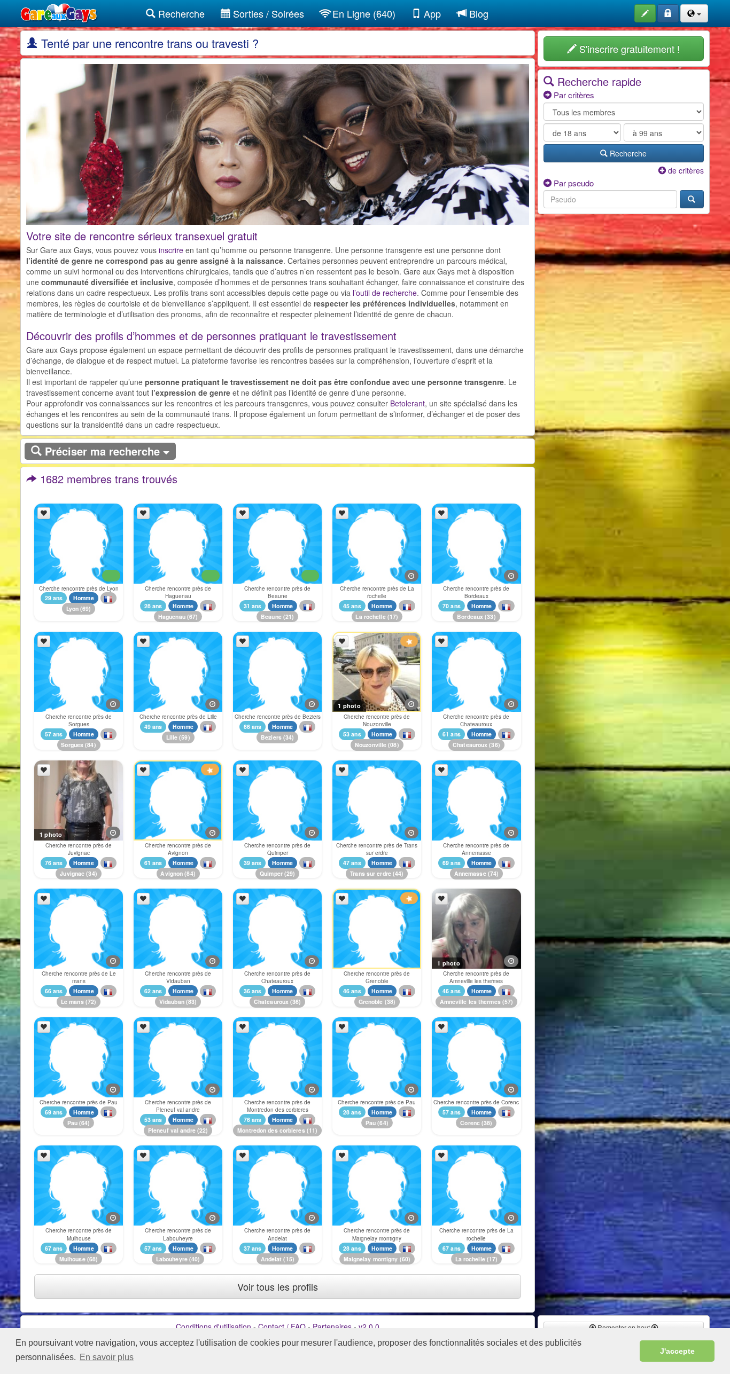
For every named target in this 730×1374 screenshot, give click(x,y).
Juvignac (72, 873)
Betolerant (407, 403)
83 (191, 1002)
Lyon (72, 609)
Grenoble (371, 1002)
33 (490, 617)
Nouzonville (370, 745)
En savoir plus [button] (107, 1357)
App (431, 13)
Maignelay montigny (371, 1259)
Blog (477, 13)
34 (288, 737)
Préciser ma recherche (102, 451)
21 (288, 617)
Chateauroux (470, 745)
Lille (172, 737)
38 (390, 1002)
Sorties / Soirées (267, 13)
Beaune (271, 617)
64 (84, 1123)
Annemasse (470, 873)
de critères (685, 170)
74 (493, 873)
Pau (72, 1123)
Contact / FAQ (282, 1326)
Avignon (171, 873)
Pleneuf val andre (172, 1130)
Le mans (72, 1002)
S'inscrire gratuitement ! (628, 49)
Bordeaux (470, 617)
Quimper (271, 873)
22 (202, 1130)
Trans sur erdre (370, 873)
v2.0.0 (369, 1326)
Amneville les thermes (470, 1002)
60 (405, 1259)
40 (194, 1259)
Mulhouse (72, 1259)
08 (393, 745)
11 (312, 1130)
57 (507, 1002)
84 (90, 745)
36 (494, 745)
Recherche (180, 13)
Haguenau (171, 617)
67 (192, 617)
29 (289, 873)
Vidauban (171, 1002)
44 (398, 873)
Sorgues (72, 745)
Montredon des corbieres (271, 1130)
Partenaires (332, 1326)
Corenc (470, 1123)
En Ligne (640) (362, 13)
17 (393, 617)
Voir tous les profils (277, 1286)
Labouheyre (172, 1259)
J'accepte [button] (677, 1351)
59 (184, 737)
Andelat (271, 1259)
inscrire (171, 250)
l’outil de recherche (385, 292)
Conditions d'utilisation (213, 1326)
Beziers (271, 737)
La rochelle (370, 617)
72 (91, 1002)
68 (92, 1259)
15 (289, 1259)
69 (85, 609)
